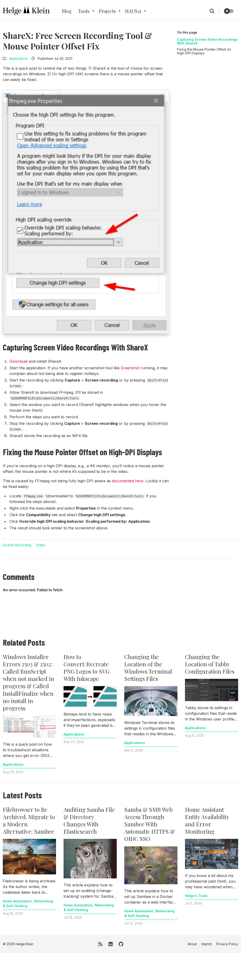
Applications (18, 58)
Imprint (206, 944)
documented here (127, 481)
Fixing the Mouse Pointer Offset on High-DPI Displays (204, 51)
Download (18, 361)
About (192, 944)
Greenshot (130, 368)
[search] (214, 11)
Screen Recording (17, 545)
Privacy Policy (227, 944)
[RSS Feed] (100, 944)
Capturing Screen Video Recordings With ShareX (207, 41)
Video (40, 545)
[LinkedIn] (110, 944)
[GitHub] (121, 944)
